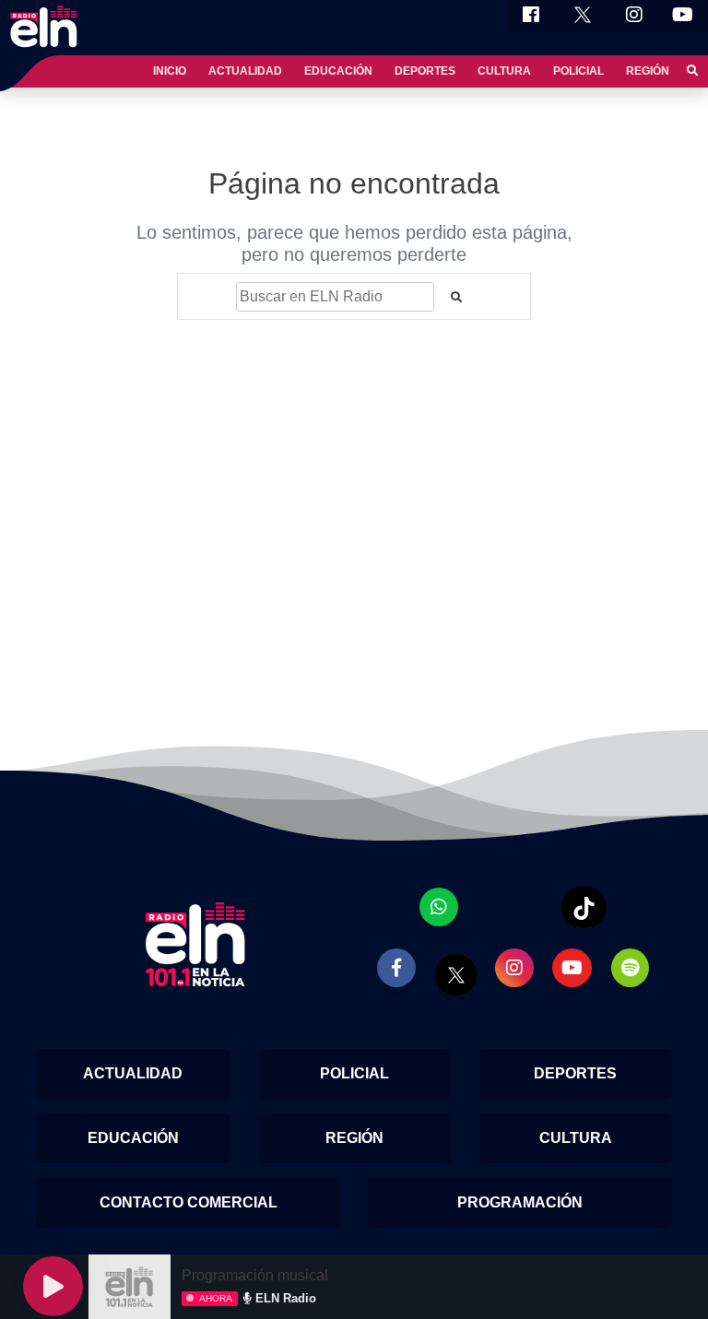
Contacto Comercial (188, 1202)
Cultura (504, 71)
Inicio (169, 71)
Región (647, 71)
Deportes (425, 71)
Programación (520, 1202)
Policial (578, 71)
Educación (338, 71)
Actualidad (245, 71)
